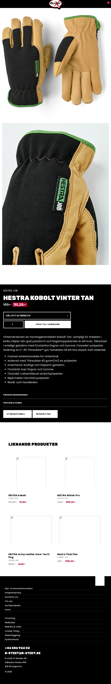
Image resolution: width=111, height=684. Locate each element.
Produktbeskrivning (15, 394)
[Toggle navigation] (4, 4)
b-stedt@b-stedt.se (22, 653)
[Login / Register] (102, 4)
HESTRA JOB (10, 290)
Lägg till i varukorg (48, 324)
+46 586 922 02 (17, 648)
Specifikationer (12, 402)
